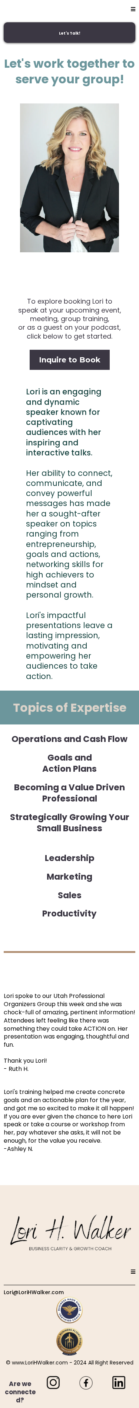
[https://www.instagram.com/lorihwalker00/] (53, 1382)
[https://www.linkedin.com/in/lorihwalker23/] (118, 1382)
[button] (133, 9)
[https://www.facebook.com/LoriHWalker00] (86, 1382)
